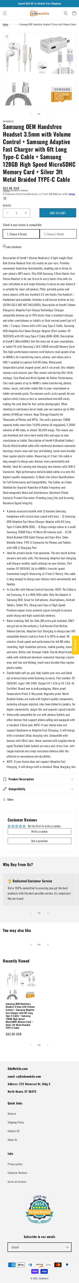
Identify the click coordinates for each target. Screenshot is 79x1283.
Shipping (6, 190)
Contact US (14, 1131)
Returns (12, 1113)
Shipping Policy (16, 1122)
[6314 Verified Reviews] (39, 1224)
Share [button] (10, 799)
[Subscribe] (67, 1247)
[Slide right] (48, 114)
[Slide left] (31, 114)
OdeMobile (44, 1278)
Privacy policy (15, 1164)
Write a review (39, 831)
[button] (5, 13)
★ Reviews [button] (75, 645)
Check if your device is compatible (22, 225)
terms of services (17, 1181)
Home (5, 24)
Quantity (7, 205)
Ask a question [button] (39, 841)
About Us (12, 1140)
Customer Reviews (17, 1173)
